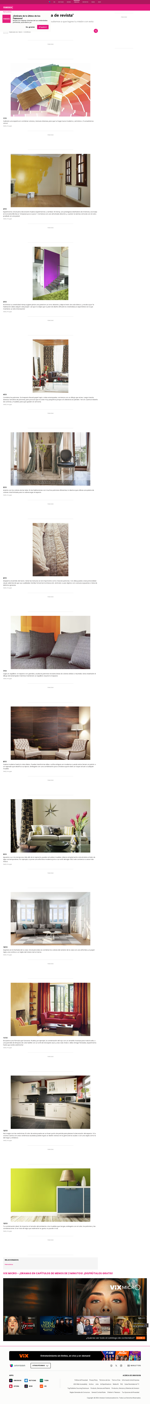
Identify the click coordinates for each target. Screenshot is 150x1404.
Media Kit (116, 1384)
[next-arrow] (146, 1325)
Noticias (61, 2)
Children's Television (113, 1392)
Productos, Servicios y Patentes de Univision (125, 1388)
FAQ (121, 1384)
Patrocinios (7, 12)
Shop (99, 2)
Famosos (76, 2)
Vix (54, 2)
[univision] (8, 7)
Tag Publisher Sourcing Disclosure (78, 1388)
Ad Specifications (105, 1384)
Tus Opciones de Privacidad (130, 1392)
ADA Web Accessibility (80, 1384)
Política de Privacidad (81, 1380)
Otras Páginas (38, 1366)
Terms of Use (116, 1380)
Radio (93, 2)
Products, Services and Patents (100, 1388)
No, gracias (30, 27)
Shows (69, 2)
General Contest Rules (99, 1392)
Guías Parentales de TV (131, 1384)
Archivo (91, 1384)
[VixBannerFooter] (75, 1355)
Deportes (85, 2)
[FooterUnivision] (17, 1365)
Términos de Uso (104, 1380)
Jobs (97, 1384)
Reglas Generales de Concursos (80, 1392)
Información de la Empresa (130, 1380)
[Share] (96, 31)
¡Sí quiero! (43, 27)
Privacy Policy (93, 1380)
